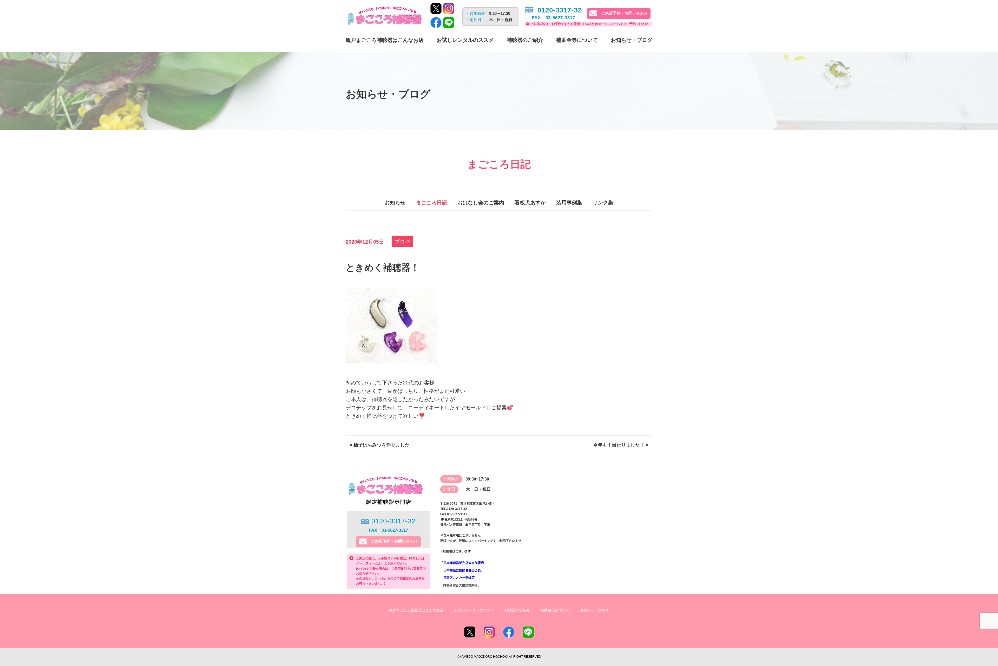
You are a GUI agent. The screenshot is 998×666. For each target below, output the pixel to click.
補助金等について (577, 40)
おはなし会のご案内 (480, 202)
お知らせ (395, 202)
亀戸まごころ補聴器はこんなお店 (385, 40)
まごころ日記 (431, 202)
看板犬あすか (530, 202)
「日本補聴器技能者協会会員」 (462, 570)
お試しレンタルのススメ (465, 40)
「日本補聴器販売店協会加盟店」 (463, 563)
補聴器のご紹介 (525, 40)
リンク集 (603, 202)
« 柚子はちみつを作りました (380, 445)
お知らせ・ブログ (631, 40)
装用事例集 (569, 202)
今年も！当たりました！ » (620, 445)
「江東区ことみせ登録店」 (459, 578)
